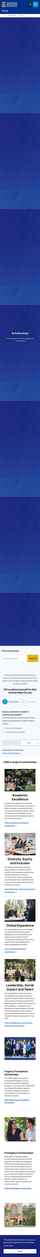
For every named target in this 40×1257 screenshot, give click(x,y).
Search (35, 4)
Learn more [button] (8, 1245)
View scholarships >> (11, 753)
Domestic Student (14, 728)
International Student (15, 732)
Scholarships (12, 15)
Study (3, 15)
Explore (21, 15)
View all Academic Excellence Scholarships (16, 824)
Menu (30, 4)
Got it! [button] (20, 1251)
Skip (29, 743)
